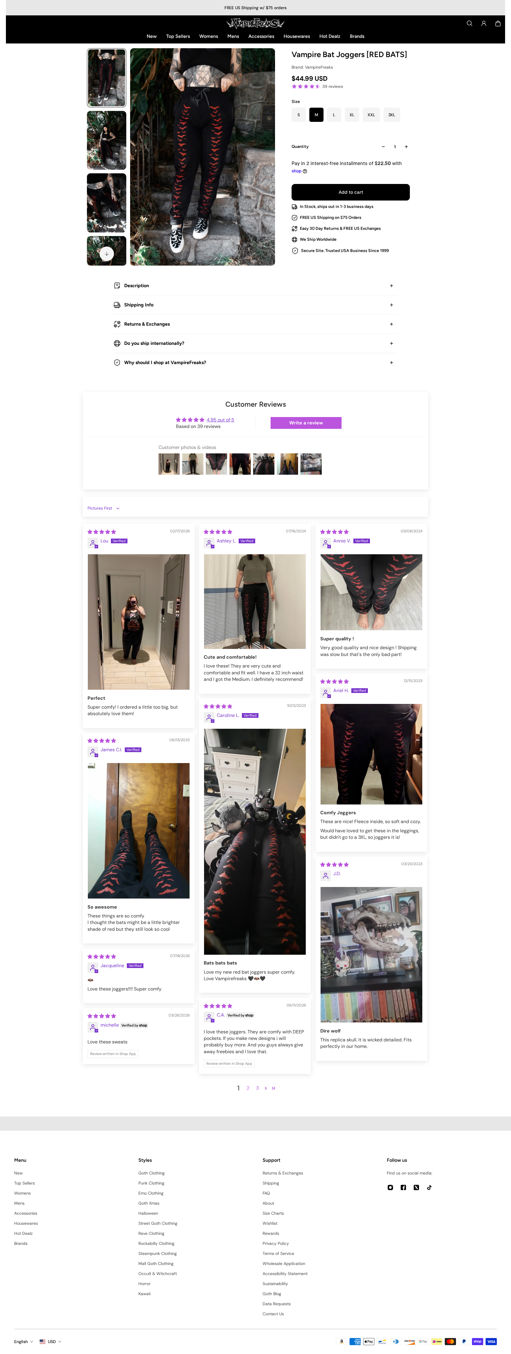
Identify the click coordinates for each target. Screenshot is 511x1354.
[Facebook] (403, 1187)
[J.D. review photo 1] (371, 955)
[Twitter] (416, 1187)
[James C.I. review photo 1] (139, 831)
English (21, 1341)
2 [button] (248, 1088)
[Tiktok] (429, 1187)
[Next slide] (107, 254)
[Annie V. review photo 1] (371, 592)
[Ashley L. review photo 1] (255, 601)
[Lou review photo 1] (139, 622)
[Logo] (255, 23)
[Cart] (498, 23)
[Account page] (484, 23)
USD (52, 1341)
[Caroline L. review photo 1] (255, 841)
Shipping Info (138, 305)
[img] (102, 532)
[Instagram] (390, 1187)
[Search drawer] (470, 23)
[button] (266, 1088)
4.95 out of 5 (220, 420)
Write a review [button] (306, 423)
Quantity (300, 146)
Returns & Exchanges (147, 324)
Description (136, 285)
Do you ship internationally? (154, 343)
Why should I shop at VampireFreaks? (165, 362)
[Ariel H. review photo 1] (371, 754)
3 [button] (257, 1088)
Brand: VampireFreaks (312, 67)
